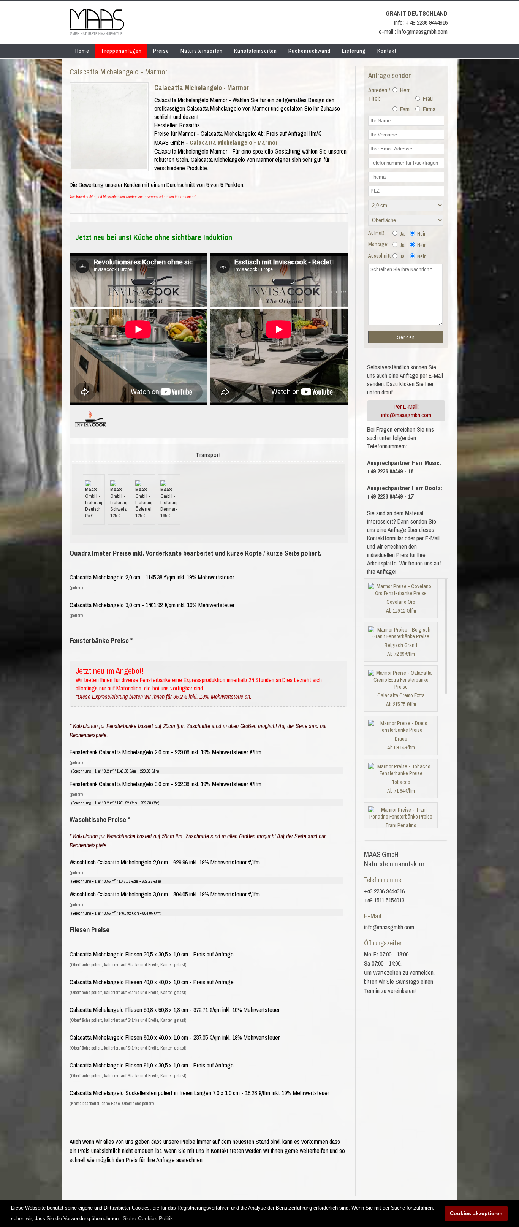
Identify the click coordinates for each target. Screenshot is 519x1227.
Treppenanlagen (121, 51)
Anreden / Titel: (379, 94)
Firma (428, 109)
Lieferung (354, 51)
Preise (161, 51)
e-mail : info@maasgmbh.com (413, 31)
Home (82, 51)
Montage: (378, 244)
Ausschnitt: (380, 255)
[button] (148, 1218)
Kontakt (386, 51)
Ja (402, 233)
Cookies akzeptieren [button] (476, 1213)
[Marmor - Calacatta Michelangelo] (109, 167)
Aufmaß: (377, 233)
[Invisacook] (90, 430)
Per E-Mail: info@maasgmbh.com (406, 410)
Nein (421, 233)
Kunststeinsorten (255, 51)
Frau (427, 98)
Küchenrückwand (309, 51)
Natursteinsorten (201, 51)
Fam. (405, 109)
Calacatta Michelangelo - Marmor (201, 87)
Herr (404, 90)
